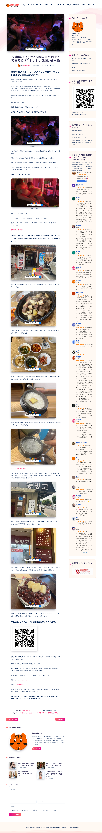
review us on (81, 180)
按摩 (32, 5)
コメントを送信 (15, 814)
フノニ (78, 527)
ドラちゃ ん (35, 713)
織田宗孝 (78, 267)
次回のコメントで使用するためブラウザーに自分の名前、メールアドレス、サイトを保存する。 (36, 810)
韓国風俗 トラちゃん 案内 (84, 172)
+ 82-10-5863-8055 (22, 680)
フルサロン (39, 5)
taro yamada (79, 292)
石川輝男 (78, 357)
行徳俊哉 (78, 504)
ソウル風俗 (29, 713)
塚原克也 (78, 496)
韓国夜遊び (50, 713)
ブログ (69, 5)
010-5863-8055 (21, 684)
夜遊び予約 (76, 5)
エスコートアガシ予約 (87, 5)
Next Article (60, 719)
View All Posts (36, 748)
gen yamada (79, 184)
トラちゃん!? (25, 5)
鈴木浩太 (78, 323)
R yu (77, 486)
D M (77, 476)
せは (77, 404)
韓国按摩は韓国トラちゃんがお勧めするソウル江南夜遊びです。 (26, 773)
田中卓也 (78, 225)
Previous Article (12, 719)
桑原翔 (78, 251)
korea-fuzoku (37, 733)
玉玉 (77, 341)
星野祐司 (78, 280)
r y (77, 517)
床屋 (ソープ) (61, 5)
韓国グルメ (29, 710)
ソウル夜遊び (22, 713)
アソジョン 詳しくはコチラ (18, 468)
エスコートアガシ (50, 5)
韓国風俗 (56, 713)
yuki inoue (79, 351)
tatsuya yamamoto (81, 442)
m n (77, 457)
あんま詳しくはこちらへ (18, 230)
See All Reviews (82, 552)
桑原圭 (78, 197)
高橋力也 (78, 419)
